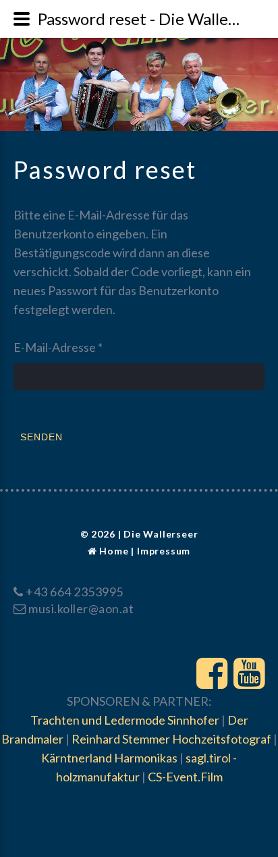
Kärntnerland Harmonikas (109, 757)
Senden (41, 437)
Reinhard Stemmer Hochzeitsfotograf (171, 738)
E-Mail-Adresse (58, 347)
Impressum (163, 550)
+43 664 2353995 (74, 591)
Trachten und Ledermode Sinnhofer (124, 719)
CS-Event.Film (185, 776)
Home (113, 550)
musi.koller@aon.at (81, 608)
